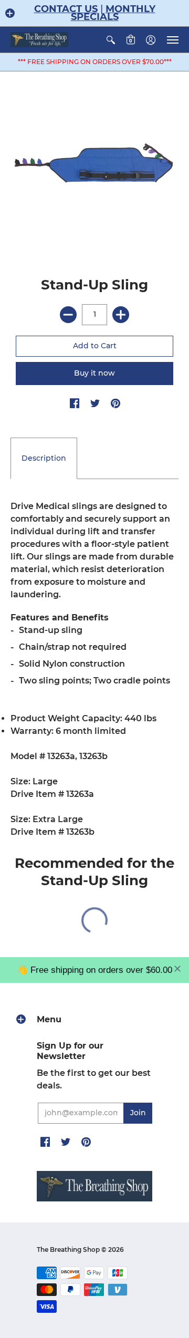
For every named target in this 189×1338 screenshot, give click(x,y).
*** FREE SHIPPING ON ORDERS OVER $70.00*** (95, 62)
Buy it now (94, 373)
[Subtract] (68, 314)
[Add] (120, 314)
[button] (10, 13)
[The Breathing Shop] (39, 40)
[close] (177, 968)
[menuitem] (111, 40)
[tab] (43, 459)
